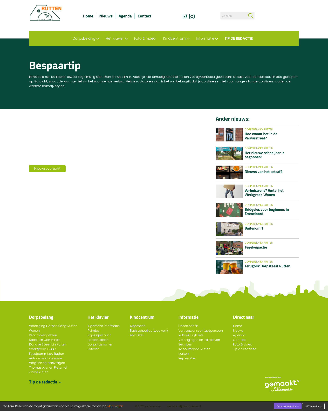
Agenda (125, 16)
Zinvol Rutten (38, 372)
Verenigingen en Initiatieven (199, 340)
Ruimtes (93, 330)
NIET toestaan (313, 406)
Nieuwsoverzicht (47, 168)
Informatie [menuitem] (205, 38)
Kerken (183, 353)
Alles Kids (137, 335)
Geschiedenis (188, 326)
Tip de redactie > (45, 382)
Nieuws (106, 16)
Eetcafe (93, 349)
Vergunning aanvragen (47, 363)
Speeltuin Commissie (44, 340)
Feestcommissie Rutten (46, 353)
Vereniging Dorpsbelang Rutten (53, 326)
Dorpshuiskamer (99, 344)
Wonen (34, 330)
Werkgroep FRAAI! (42, 349)
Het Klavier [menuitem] (115, 38)
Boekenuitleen (97, 340)
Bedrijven (185, 344)
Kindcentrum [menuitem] (174, 38)
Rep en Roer (187, 358)
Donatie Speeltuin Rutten (47, 344)
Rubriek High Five (190, 335)
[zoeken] (251, 15)
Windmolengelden (43, 335)
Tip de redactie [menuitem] (238, 38)
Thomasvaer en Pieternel (48, 367)
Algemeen (137, 326)
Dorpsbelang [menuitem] (84, 38)
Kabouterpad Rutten (194, 349)
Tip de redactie (244, 349)
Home (88, 16)
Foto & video (242, 344)
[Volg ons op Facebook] (185, 16)
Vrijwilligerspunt (99, 335)
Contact (144, 16)
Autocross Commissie (45, 358)
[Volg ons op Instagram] (192, 16)
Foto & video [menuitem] (144, 38)
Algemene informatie (103, 326)
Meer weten (115, 406)
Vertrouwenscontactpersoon (200, 330)
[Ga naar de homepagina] (49, 13)
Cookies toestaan (287, 406)
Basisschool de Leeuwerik (149, 330)
